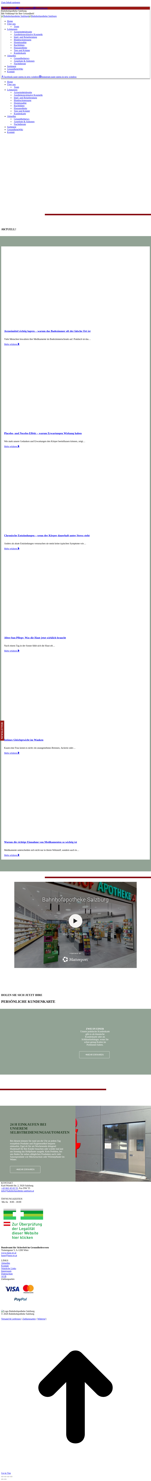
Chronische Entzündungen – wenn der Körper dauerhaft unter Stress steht (47, 535)
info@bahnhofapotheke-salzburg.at (17, 1191)
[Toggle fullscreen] (8, 1476)
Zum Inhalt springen (10, 2)
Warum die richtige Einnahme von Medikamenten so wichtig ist (40, 842)
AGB (3, 1276)
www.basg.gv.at (8, 1253)
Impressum (6, 1271)
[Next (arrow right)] (5, 1479)
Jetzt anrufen (10, 8)
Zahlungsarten (29, 1319)
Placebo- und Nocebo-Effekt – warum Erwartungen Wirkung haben (43, 433)
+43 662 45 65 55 (9, 1188)
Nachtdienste (42, 8)
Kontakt (5, 1266)
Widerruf (41, 1319)
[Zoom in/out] (11, 1476)
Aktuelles (5, 1263)
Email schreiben (25, 8)
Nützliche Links (8, 1268)
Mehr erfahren (10, 344)
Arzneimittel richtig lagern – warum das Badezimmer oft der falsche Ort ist (47, 331)
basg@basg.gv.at (9, 1255)
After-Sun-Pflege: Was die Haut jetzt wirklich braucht (35, 637)
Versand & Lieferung (11, 1319)
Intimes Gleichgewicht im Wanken (23, 739)
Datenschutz (7, 1273)
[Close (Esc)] (2, 1476)
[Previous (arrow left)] (2, 1479)
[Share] (5, 1476)
